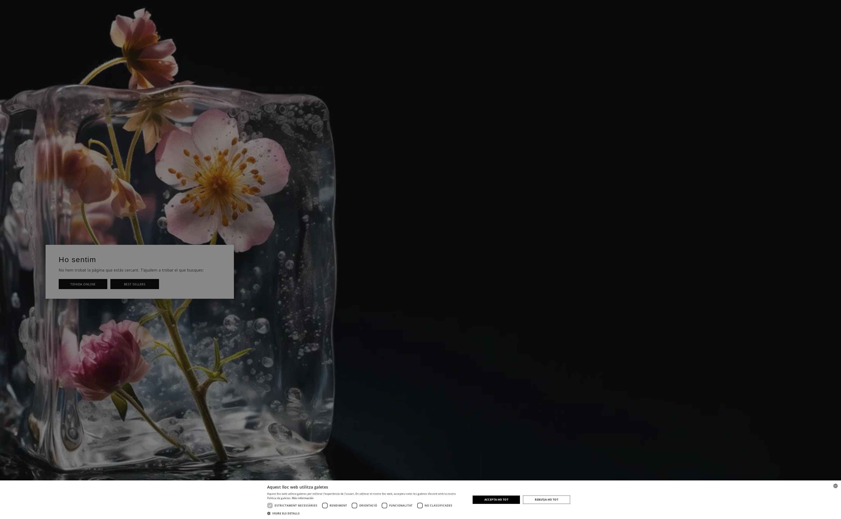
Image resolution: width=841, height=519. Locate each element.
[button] (366, 513)
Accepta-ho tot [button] (496, 499)
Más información (303, 498)
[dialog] (420, 499)
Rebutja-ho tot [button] (546, 499)
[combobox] (835, 486)
